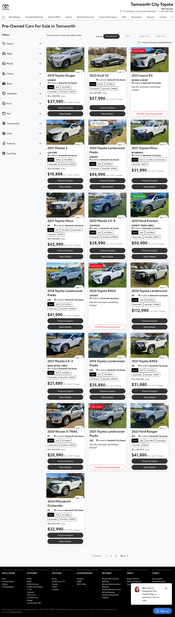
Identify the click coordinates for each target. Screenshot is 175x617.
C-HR (29, 589)
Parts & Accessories (85, 17)
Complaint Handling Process (106, 609)
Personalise (136, 17)
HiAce (54, 586)
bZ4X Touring (32, 584)
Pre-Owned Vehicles (34, 17)
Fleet (124, 17)
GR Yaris (80, 578)
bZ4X (29, 581)
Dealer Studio (16, 612)
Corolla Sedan (8, 586)
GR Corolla (81, 584)
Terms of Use (90, 609)
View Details (65, 113)
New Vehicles (14, 17)
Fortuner (30, 592)
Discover (150, 17)
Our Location (157, 578)
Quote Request (108, 592)
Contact (162, 17)
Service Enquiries (134, 581)
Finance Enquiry (65, 107)
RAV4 (29, 578)
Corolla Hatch (8, 581)
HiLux (54, 578)
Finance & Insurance (108, 17)
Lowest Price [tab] (160, 36)
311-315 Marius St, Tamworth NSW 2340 (139, 11)
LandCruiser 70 (58, 581)
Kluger (30, 600)
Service (69, 17)
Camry (4, 584)
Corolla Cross (32, 597)
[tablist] (136, 36)
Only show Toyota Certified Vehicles (156, 42)
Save (78, 72)
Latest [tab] (128, 36)
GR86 (79, 581)
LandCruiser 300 (34, 603)
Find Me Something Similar (150, 113)
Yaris (4, 578)
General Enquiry (159, 581)
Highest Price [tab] (144, 36)
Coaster (55, 589)
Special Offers (54, 17)
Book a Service (133, 578)
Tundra (55, 584)
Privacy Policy (79, 609)
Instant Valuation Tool (111, 589)
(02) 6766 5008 (167, 11)
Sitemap (70, 609)
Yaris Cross (31, 594)
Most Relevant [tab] (111, 36)
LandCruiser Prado (35, 586)
